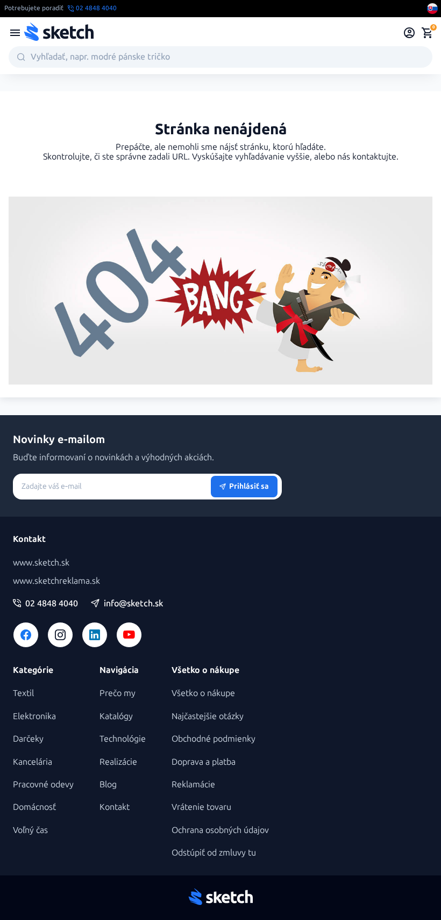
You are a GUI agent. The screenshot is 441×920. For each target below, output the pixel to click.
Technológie (122, 739)
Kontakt (114, 807)
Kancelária (32, 762)
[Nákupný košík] (427, 32)
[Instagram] (60, 635)
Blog (108, 784)
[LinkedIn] (95, 635)
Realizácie (118, 762)
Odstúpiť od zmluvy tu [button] (214, 852)
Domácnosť (34, 807)
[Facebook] (26, 635)
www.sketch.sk (41, 562)
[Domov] (59, 33)
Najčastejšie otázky (208, 716)
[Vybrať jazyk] (432, 8)
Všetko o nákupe (203, 693)
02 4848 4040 (51, 603)
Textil (23, 693)
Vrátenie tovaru (201, 807)
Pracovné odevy (43, 784)
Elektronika (34, 716)
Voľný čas (30, 830)
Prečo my (117, 693)
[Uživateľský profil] (409, 32)
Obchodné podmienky (213, 739)
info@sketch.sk (133, 603)
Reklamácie (193, 784)
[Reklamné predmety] (15, 32)
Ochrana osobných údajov (220, 830)
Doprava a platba (204, 762)
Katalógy (116, 716)
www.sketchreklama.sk (56, 581)
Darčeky (28, 739)
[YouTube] (129, 635)
